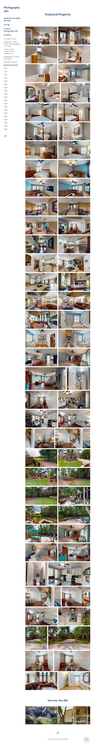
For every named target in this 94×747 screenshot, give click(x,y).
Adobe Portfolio (62, 739)
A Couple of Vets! (10, 39)
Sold (5, 68)
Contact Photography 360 (11, 29)
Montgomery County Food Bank (11, 57)
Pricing (7, 24)
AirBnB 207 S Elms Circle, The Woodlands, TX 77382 (12, 44)
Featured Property (10, 62)
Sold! (5, 84)
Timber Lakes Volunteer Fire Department (9, 51)
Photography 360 (12, 9)
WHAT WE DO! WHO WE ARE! (12, 19)
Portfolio (7, 35)
